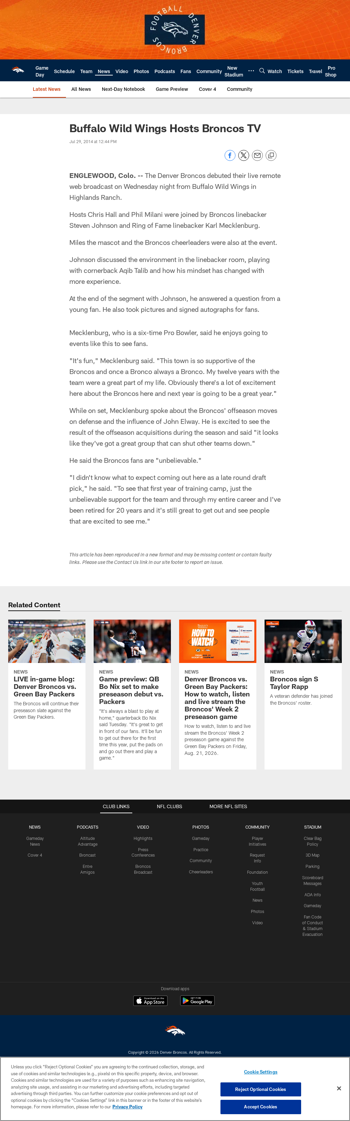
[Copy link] (271, 156)
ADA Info (313, 894)
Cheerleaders (201, 871)
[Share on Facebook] (230, 159)
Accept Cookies (260, 1106)
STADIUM (312, 827)
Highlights (143, 838)
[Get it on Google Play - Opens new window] (197, 1004)
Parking (313, 866)
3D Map (313, 855)
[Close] (339, 1088)
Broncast (87, 855)
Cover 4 (35, 855)
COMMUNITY (257, 827)
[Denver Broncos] (175, 1032)
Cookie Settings (261, 1072)
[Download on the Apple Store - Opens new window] (150, 1001)
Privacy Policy (127, 1106)
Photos (257, 911)
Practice (200, 849)
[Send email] (257, 159)
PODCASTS (87, 827)
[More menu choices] (251, 70)
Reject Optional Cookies (260, 1089)
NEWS (35, 827)
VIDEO (143, 827)
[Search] (262, 70)
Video (257, 922)
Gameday (201, 838)
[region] (175, 1089)
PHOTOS (200, 827)
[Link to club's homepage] (18, 70)
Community (201, 860)
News (257, 900)
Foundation (257, 872)
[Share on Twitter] (243, 159)
